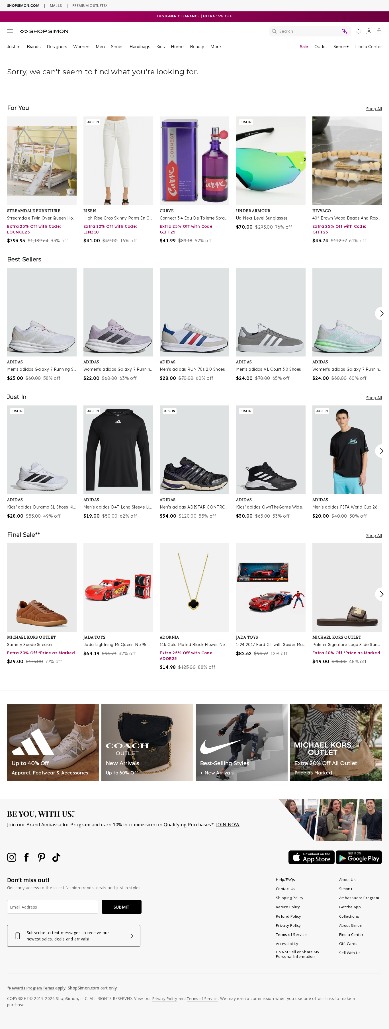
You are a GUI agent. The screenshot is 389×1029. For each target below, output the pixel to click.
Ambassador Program (359, 897)
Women (81, 46)
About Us (347, 879)
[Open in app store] (312, 862)
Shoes (117, 46)
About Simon (350, 925)
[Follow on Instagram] (12, 860)
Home (177, 46)
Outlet (320, 46)
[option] (42, 180)
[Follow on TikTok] (56, 860)
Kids (160, 46)
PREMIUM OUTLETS (89, 5)
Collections (349, 916)
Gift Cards (348, 943)
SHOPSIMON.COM (23, 5)
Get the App (350, 906)
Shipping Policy (290, 897)
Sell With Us (350, 952)
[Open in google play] (359, 862)
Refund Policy (288, 916)
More (215, 46)
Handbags (140, 46)
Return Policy (288, 906)
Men (100, 46)
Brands (33, 46)
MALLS (56, 5)
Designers (57, 46)
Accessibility (287, 943)
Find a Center (368, 46)
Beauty (197, 46)
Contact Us (286, 888)
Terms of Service (291, 934)
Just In (14, 46)
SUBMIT (122, 907)
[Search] (310, 31)
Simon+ (341, 46)
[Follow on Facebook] (27, 860)
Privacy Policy (288, 925)
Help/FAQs (285, 879)
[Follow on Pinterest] (42, 860)
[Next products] (382, 313)
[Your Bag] (379, 32)
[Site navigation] (10, 32)
